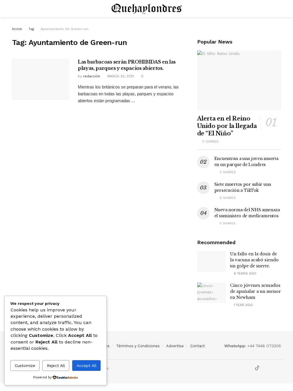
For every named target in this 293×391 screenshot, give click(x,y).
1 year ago (243, 305)
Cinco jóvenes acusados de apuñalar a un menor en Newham (255, 291)
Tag (31, 29)
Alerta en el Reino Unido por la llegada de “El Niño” (227, 126)
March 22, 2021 (120, 76)
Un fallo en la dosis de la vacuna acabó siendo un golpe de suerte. (254, 259)
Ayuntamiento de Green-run (64, 29)
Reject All (56, 365)
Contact (197, 346)
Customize (25, 365)
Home (17, 29)
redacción (91, 76)
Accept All (86, 365)
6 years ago (244, 273)
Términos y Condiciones (138, 346)
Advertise (175, 346)
